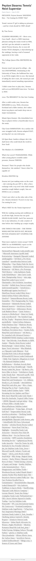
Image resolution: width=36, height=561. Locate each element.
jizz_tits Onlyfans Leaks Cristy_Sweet (15, 448)
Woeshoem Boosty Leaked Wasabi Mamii (16, 472)
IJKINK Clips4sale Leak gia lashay (15, 401)
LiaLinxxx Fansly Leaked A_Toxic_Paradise (17, 514)
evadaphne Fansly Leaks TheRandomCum (17, 496)
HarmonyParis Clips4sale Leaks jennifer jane (18, 251)
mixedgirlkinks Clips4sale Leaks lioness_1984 (18, 419)
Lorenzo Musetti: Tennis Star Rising (15, 493)
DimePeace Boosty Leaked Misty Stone (16, 293)
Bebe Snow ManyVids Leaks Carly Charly (16, 396)
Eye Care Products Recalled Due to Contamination (18, 480)
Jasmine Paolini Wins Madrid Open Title (16, 475)
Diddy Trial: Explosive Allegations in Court (18, 359)
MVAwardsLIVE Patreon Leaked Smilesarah (17, 356)
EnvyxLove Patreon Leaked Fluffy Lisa (15, 477)
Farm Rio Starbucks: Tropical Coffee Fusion (17, 398)
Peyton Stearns (6, 12)
